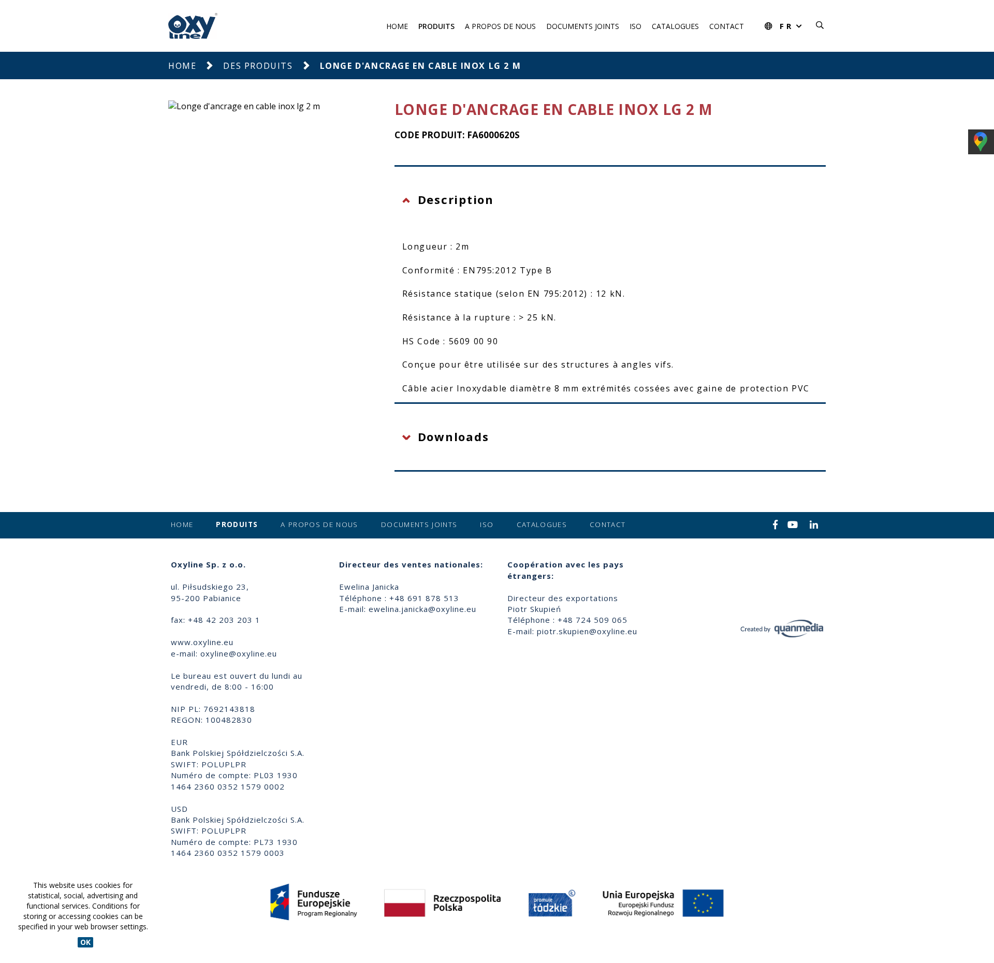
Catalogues (675, 26)
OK (85, 942)
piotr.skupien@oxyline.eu (587, 631)
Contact (726, 26)
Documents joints (582, 26)
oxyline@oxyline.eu (238, 653)
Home (397, 26)
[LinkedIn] (814, 525)
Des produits (258, 65)
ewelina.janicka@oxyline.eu (422, 609)
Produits (436, 26)
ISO (635, 26)
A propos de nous (500, 26)
